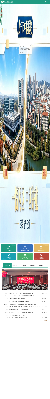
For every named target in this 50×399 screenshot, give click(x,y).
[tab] (7, 265)
